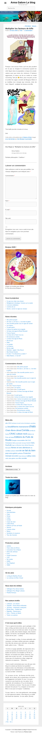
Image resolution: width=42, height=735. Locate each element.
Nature (8, 531)
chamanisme (24, 427)
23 (7, 718)
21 (30, 716)
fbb (26, 440)
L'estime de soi (11, 307)
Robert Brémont (22, 456)
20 (25, 716)
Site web (8, 218)
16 (7, 716)
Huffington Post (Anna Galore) (15, 589)
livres (23, 445)
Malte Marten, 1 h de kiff (14, 355)
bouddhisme (13, 427)
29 (34, 718)
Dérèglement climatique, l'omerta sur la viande (20, 303)
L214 (8, 557)
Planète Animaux (11, 592)
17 (12, 716)
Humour (9, 527)
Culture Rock (10, 523)
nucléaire (12, 451)
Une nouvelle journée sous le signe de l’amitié (20, 323)
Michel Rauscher (29, 445)
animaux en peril (16, 423)
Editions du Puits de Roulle (14, 525)
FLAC (29, 440)
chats (32, 426)
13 (25, 714)
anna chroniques (25, 423)
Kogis (13, 445)
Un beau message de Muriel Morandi (17, 331)
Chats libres (10, 430)
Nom (7, 200)
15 (34, 714)
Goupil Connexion (12, 555)
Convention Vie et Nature (14, 550)
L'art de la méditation (12, 305)
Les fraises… (10, 325)
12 (21, 714)
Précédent (27, 26)
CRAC (12, 433)
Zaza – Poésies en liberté (14, 613)
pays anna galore (11, 453)
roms (34, 456)
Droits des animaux (12, 551)
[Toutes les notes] (12, 493)
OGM (17, 451)
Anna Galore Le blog (23, 2)
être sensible (23, 458)
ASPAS (9, 546)
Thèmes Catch (28, 732)
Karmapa (24, 443)
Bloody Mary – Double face (14, 609)
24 (12, 718)
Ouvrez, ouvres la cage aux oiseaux (17, 309)
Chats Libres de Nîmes (13, 548)
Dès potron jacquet (12, 319)
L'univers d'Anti (11, 529)
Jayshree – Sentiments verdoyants (16, 607)
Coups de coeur (11, 522)
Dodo (8, 342)
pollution (20, 453)
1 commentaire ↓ (28, 30)
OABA (8, 561)
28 (30, 718)
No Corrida (10, 559)
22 (34, 716)
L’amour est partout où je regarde (16, 329)
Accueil (9, 510)
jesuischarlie (18, 443)
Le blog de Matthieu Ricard (14, 576)
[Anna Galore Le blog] (21, 16)
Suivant (35, 26)
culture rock (21, 434)
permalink (29, 139)
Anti (21, 30)
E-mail (7, 209)
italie (14, 443)
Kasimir (28, 443)
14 (30, 714)
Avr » (11, 722)
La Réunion (18, 445)
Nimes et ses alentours (20, 448)
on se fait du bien (10, 139)
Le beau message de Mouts (14, 338)
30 (7, 720)
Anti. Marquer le (21, 139)
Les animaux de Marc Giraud (15, 578)
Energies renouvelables (18, 440)
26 (21, 718)
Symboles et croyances (13, 533)
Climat (8, 516)
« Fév (7, 722)
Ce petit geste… (11, 327)
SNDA (8, 565)
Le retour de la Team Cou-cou (15, 335)
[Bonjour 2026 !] (21, 284)
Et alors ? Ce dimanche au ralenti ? (17, 354)
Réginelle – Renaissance (14, 611)
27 (25, 718)
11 (16, 714)
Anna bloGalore (11, 512)
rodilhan (28, 456)
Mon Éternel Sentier (12, 352)
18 (16, 716)
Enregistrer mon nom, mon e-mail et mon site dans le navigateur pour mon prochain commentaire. (19, 231)
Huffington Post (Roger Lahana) (15, 591)
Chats (8, 514)
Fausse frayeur (11, 333)
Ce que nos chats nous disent (15, 301)
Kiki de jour (10, 340)
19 (21, 716)
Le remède (10, 344)
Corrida (25, 430)
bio (6, 427)
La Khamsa (10, 346)
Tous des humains (12, 535)
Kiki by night (10, 348)
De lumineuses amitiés (13, 337)
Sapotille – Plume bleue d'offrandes (17, 605)
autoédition (33, 423)
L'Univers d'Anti (26, 137)
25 (16, 718)
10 (12, 714)
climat (18, 430)
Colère (8, 518)
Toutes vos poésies (12, 615)
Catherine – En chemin (13, 603)
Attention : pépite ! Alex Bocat (15, 350)
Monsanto (8, 447)
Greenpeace (8, 443)
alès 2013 (8, 423)
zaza (17, 458)
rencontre (15, 456)
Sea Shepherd (11, 563)
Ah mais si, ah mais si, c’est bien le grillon (19, 321)
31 (12, 720)
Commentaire (10, 175)
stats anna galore (10, 458)
